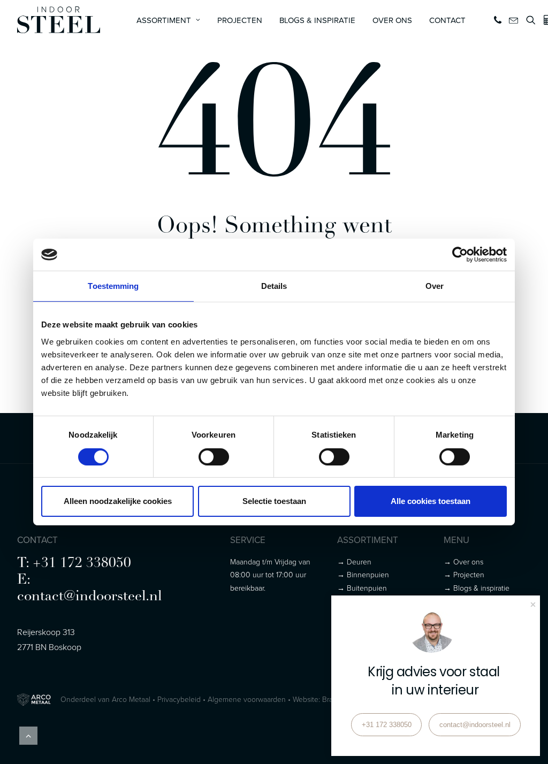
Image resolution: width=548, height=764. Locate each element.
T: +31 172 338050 (74, 563)
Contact (447, 20)
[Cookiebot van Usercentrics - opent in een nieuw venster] (460, 255)
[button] (498, 20)
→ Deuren (354, 561)
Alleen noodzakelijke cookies (118, 501)
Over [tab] (434, 286)
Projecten (239, 20)
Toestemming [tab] (113, 286)
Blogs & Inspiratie (317, 20)
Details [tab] (274, 286)
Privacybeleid (179, 699)
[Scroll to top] (28, 734)
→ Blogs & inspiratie (476, 588)
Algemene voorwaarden (247, 699)
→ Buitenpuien (362, 588)
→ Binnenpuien (363, 574)
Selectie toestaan (274, 501)
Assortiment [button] (163, 20)
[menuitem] (168, 20)
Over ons (392, 20)
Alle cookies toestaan (430, 501)
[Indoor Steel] (58, 19)
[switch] (214, 456)
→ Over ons (463, 561)
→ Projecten (464, 574)
